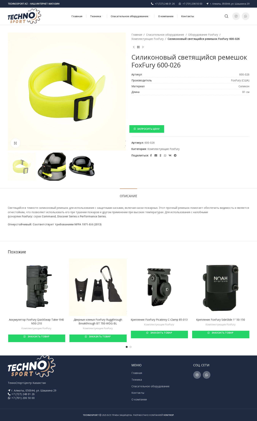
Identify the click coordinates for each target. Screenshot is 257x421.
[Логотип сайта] (24, 16)
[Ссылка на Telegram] (175, 155)
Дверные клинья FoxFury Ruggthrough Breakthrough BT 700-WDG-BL (98, 321)
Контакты (137, 393)
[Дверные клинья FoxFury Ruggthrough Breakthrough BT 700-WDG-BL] (98, 287)
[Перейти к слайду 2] (130, 347)
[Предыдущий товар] (133, 47)
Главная (136, 34)
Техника (136, 379)
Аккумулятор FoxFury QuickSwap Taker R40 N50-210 (36, 321)
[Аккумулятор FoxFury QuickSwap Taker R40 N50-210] (36, 287)
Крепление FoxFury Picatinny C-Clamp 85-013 (159, 319)
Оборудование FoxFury (203, 34)
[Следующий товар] (143, 47)
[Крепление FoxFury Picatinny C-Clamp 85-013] (159, 287)
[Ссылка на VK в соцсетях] (170, 155)
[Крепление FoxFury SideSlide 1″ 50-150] (220, 287)
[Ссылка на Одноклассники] (160, 155)
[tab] (128, 194)
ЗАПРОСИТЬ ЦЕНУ (148, 128)
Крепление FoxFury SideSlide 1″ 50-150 (220, 319)
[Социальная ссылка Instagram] (236, 16)
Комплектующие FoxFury (147, 39)
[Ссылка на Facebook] (151, 155)
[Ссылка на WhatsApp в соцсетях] (245, 16)
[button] (190, 129)
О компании (139, 399)
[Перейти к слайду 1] (127, 347)
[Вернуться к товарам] (138, 47)
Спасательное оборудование (165, 34)
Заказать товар (38, 336)
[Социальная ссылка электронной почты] (155, 155)
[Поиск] (226, 16)
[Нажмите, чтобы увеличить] (15, 143)
